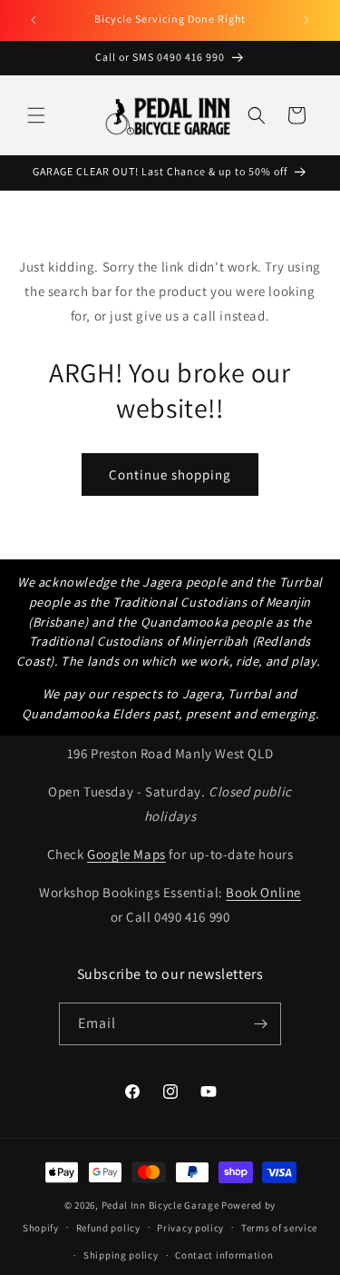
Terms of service (279, 1227)
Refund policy (108, 1227)
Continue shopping (170, 474)
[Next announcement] (306, 20)
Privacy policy (190, 1227)
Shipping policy (121, 1255)
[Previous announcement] (33, 20)
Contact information (224, 1255)
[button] (36, 115)
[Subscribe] (260, 1024)
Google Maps (126, 854)
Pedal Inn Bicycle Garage (160, 1205)
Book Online (263, 892)
